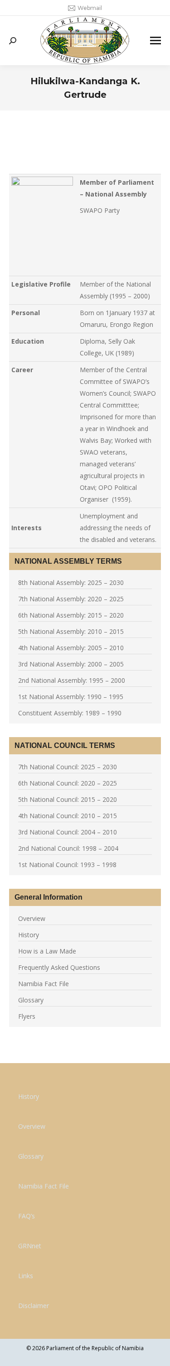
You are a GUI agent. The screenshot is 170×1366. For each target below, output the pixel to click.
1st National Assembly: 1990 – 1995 (70, 696)
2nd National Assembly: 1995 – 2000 (71, 680)
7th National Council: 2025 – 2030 (67, 766)
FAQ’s (26, 1216)
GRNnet (29, 1245)
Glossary (31, 1000)
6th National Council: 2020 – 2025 (67, 783)
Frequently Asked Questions (59, 967)
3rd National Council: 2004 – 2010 (67, 832)
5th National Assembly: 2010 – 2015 (71, 631)
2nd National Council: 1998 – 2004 (68, 848)
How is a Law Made (47, 951)
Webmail (90, 8)
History (28, 934)
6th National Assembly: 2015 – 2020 (71, 615)
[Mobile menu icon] (155, 40)
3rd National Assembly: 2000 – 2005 (71, 664)
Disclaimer (33, 1305)
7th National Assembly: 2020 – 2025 (71, 598)
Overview (31, 918)
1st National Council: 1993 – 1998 (67, 864)
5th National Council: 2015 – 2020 (67, 799)
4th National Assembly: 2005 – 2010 (71, 647)
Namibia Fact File (43, 983)
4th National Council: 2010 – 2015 (67, 815)
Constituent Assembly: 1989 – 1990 (69, 713)
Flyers (26, 1016)
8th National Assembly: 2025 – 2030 (71, 582)
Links (25, 1275)
